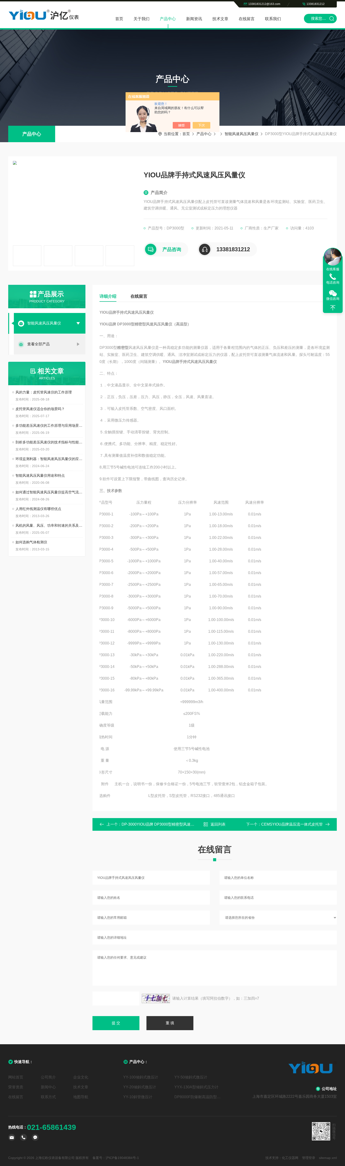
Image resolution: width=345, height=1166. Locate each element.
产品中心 (168, 19)
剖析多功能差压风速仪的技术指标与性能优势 (49, 442)
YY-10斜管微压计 (137, 1097)
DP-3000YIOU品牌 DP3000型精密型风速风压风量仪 (165, 824)
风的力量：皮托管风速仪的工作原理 (43, 392)
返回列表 (218, 824)
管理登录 (308, 1158)
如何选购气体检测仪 (31, 542)
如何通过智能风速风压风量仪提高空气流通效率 (49, 492)
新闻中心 (48, 1087)
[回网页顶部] (332, 307)
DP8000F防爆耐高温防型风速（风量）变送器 (198, 1097)
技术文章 (220, 19)
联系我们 (273, 19)
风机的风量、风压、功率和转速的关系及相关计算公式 (49, 525)
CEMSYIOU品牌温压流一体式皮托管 (292, 824)
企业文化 (80, 1077)
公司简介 (48, 1077)
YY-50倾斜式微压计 (190, 1077)
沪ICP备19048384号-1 (122, 1158)
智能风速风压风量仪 (241, 134)
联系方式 (48, 1097)
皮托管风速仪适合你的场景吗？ (40, 409)
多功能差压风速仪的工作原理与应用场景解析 (49, 425)
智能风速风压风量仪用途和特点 (40, 475)
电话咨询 (332, 282)
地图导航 (80, 1097)
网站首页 (15, 1077)
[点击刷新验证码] (156, 998)
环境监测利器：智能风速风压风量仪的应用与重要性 (49, 459)
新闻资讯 (194, 19)
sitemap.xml (328, 1158)
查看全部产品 (38, 344)
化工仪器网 (290, 1158)
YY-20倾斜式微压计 (139, 1087)
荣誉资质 (15, 1087)
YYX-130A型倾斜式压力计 (196, 1087)
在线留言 (247, 19)
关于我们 (142, 19)
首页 (119, 19)
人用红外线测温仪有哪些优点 (38, 509)
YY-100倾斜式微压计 (140, 1077)
